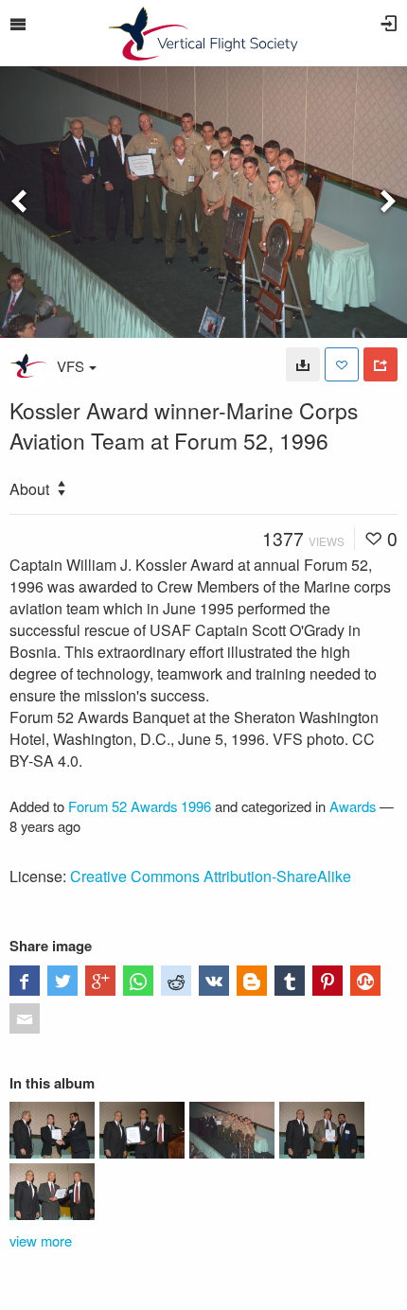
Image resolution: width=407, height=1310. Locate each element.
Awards (352, 806)
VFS (70, 366)
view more (40, 1240)
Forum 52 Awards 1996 (139, 806)
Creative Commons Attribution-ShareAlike (210, 876)
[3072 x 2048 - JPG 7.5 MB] (303, 364)
